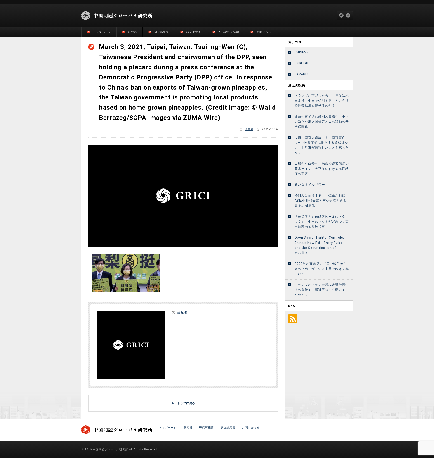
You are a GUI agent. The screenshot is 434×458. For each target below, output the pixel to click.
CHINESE (302, 52)
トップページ (102, 32)
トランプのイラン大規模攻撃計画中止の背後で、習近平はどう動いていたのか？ (322, 290)
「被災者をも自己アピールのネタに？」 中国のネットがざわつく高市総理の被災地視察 (322, 222)
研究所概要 (161, 32)
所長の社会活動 (229, 32)
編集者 (249, 129)
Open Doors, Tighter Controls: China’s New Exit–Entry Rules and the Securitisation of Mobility (319, 245)
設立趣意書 (193, 32)
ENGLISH (301, 63)
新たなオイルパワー (310, 184)
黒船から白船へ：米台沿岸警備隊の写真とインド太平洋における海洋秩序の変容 (322, 169)
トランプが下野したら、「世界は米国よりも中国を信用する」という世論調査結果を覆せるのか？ (322, 100)
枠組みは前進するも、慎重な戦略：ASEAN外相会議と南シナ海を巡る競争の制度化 (322, 201)
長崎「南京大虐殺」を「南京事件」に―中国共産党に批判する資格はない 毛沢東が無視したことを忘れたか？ (322, 145)
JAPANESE (303, 74)
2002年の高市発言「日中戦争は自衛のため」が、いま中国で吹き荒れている (322, 269)
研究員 (132, 32)
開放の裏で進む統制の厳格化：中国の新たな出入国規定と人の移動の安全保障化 (322, 121)
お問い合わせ (265, 32)
